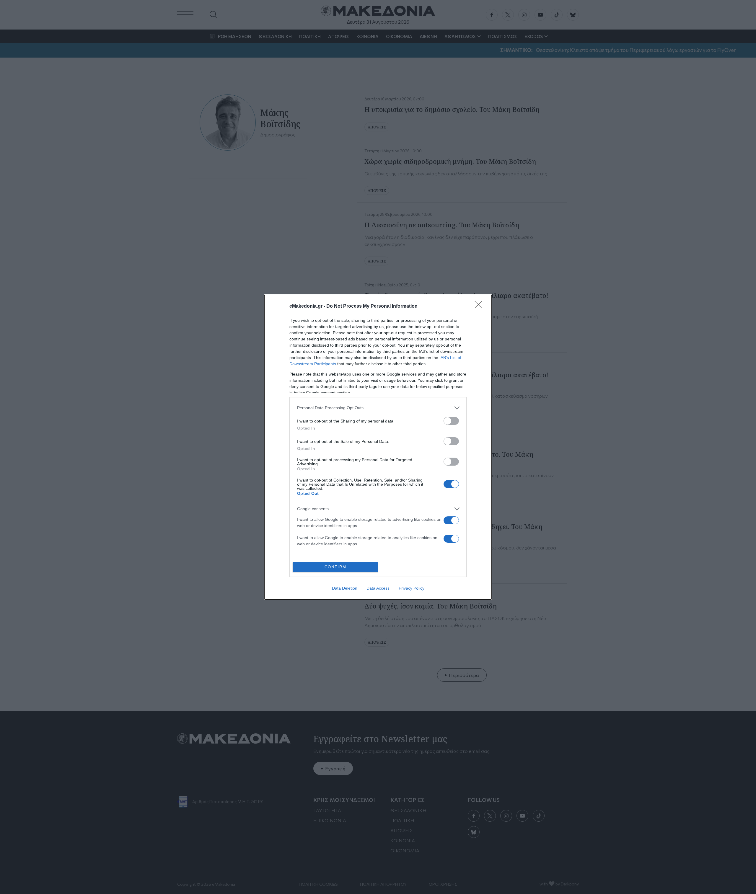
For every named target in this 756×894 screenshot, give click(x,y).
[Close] (480, 306)
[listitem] (378, 408)
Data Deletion (344, 588)
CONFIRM (335, 567)
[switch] (451, 421)
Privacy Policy (411, 588)
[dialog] (378, 447)
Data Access (378, 588)
